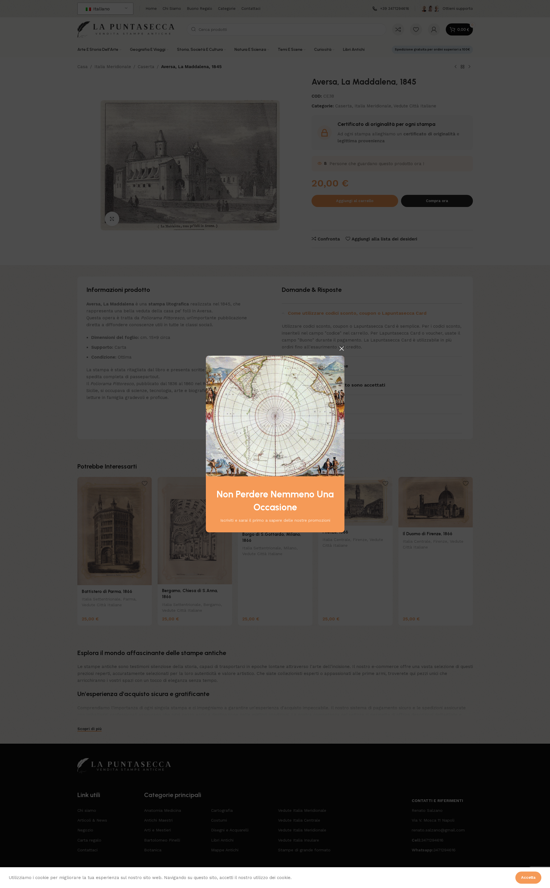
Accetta (528, 877)
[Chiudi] (341, 348)
